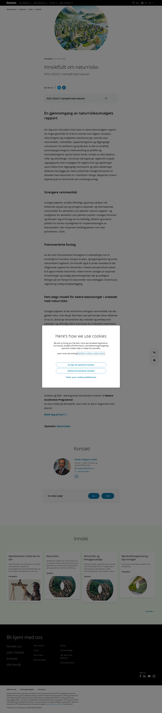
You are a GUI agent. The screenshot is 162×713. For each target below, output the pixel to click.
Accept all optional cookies (81, 364)
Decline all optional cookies (81, 371)
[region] (81, 356)
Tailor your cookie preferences (81, 377)
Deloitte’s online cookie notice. (91, 353)
